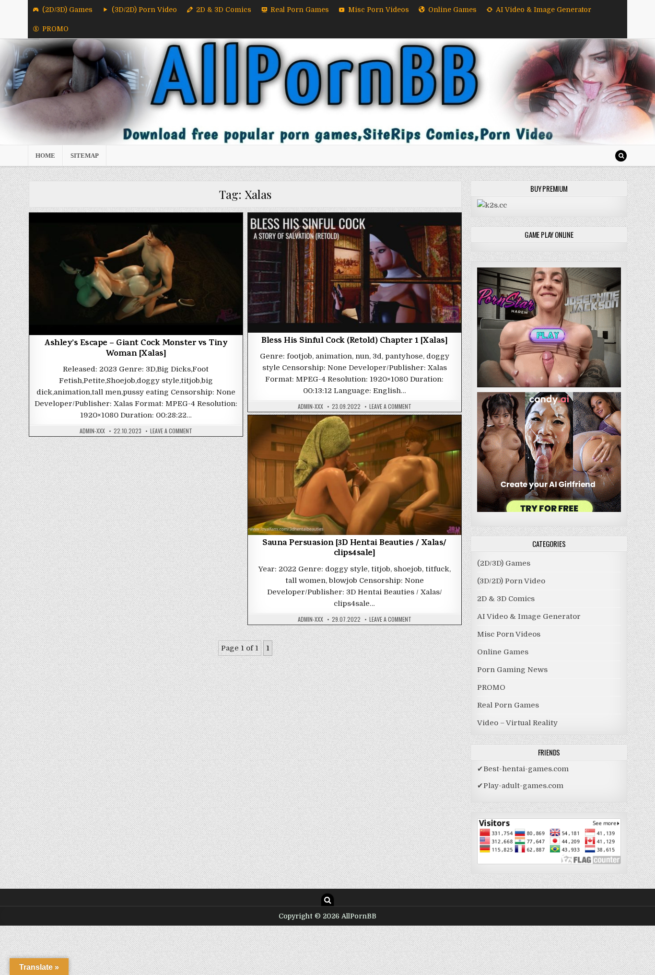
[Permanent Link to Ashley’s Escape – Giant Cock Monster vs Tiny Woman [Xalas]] (136, 274)
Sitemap (84, 155)
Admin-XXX (92, 431)
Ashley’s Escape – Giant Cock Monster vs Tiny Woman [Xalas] (135, 349)
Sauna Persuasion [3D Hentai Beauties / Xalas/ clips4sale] (354, 548)
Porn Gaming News (512, 669)
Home (45, 155)
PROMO (55, 29)
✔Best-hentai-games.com (523, 769)
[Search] (621, 156)
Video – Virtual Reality (517, 723)
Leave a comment (171, 431)
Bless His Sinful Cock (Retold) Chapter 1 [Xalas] (354, 341)
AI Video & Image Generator (543, 9)
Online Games (452, 9)
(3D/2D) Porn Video (144, 9)
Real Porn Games (299, 9)
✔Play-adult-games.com (520, 785)
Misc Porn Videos (378, 9)
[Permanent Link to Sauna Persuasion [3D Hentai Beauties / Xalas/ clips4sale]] (354, 474)
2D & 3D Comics (223, 9)
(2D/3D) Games (67, 9)
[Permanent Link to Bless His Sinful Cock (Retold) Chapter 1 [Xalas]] (354, 273)
